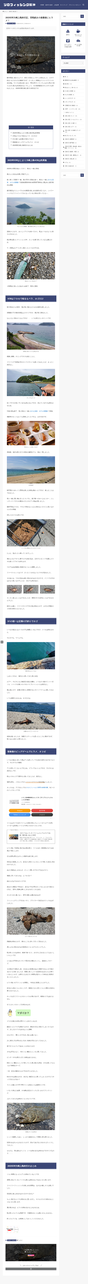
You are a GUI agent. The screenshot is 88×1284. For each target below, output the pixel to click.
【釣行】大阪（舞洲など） (73, 155)
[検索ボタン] (83, 5)
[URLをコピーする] (31, 1269)
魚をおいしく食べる (71, 87)
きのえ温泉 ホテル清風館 (39, 411)
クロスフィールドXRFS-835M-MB (37, 787)
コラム (67, 162)
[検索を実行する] (82, 16)
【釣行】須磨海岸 (70, 139)
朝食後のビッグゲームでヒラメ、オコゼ (26, 142)
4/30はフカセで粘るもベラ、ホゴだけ (25, 136)
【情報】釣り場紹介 (71, 105)
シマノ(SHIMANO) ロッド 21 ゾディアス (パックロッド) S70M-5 (37, 798)
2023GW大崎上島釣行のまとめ (23, 145)
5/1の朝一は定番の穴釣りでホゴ (23, 139)
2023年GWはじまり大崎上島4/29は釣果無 (26, 133)
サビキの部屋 (69, 94)
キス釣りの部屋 (70, 91)
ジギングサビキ (70, 102)
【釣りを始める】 (70, 166)
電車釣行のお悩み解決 (72, 80)
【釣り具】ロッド (71, 116)
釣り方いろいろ (70, 135)
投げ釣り (68, 84)
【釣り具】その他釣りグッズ (72, 131)
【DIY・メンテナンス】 (72, 109)
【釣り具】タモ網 (70, 123)
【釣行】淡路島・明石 (72, 151)
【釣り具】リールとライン (73, 119)
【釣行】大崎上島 (11, 23)
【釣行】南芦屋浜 (70, 143)
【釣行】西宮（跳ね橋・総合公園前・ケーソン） (73, 147)
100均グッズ (69, 112)
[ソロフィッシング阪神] (19, 4)
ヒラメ (20, 1240)
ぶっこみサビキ (70, 98)
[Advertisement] (31, 107)
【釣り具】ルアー (70, 126)
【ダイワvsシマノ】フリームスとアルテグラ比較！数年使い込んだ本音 (35, 834)
